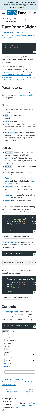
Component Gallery (13, 19)
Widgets (25, 19)
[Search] (29, 12)
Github (25, 7)
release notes (13, 5)
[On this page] (34, 12)
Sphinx (15, 407)
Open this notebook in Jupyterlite (14, 32)
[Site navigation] (3, 12)
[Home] (3, 19)
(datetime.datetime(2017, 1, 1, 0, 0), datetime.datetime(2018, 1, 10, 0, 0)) (20, 262)
